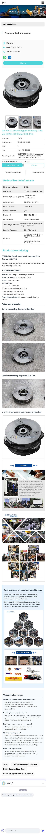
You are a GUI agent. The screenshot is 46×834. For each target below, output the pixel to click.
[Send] (43, 830)
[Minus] (43, 783)
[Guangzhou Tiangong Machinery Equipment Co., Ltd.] (23, 2)
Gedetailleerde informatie (13, 172)
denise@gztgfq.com (14, 47)
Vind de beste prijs (12, 165)
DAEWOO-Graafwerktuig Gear (25, 764)
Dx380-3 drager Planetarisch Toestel (18, 774)
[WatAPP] (5, 57)
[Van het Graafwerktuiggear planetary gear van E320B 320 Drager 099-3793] (22, 91)
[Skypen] (10, 57)
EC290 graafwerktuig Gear (14, 769)
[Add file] (2, 830)
